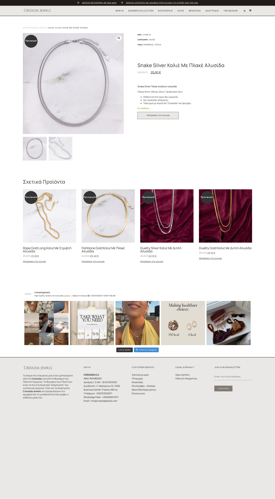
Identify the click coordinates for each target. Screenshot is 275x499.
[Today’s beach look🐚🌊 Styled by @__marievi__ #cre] (229, 323)
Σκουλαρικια (165, 10)
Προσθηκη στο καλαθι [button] (34, 262)
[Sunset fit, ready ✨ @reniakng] (137, 323)
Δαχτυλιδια (212, 10)
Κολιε (180, 10)
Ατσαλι (158, 45)
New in (120, 10)
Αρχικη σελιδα (30, 28)
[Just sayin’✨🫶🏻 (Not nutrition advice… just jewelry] (183, 323)
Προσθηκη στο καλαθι (158, 116)
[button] (244, 10)
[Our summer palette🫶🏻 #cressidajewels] (46, 323)
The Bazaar (230, 10)
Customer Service (143, 367)
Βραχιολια (195, 10)
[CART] (248, 10)
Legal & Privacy (184, 367)
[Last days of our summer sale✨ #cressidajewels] (92, 323)
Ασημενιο (148, 45)
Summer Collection (140, 10)
